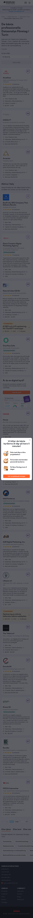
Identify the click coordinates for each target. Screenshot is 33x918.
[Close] (30, 440)
